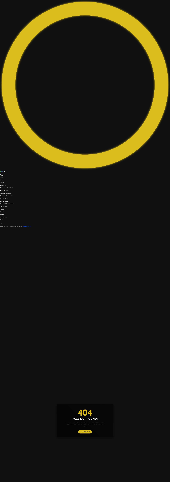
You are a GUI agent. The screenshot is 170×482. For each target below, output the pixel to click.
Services (2, 182)
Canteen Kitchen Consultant (7, 204)
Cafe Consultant (4, 201)
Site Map (2, 214)
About (1, 180)
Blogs (1, 219)
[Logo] (1, 171)
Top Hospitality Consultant (6, 196)
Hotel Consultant (4, 190)
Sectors (2, 209)
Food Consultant (4, 198)
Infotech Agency (27, 226)
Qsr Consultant (4, 206)
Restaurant (3, 185)
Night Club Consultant (5, 193)
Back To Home (85, 432)
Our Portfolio (3, 217)
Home (1, 177)
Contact (2, 211)
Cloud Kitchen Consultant (6, 188)
